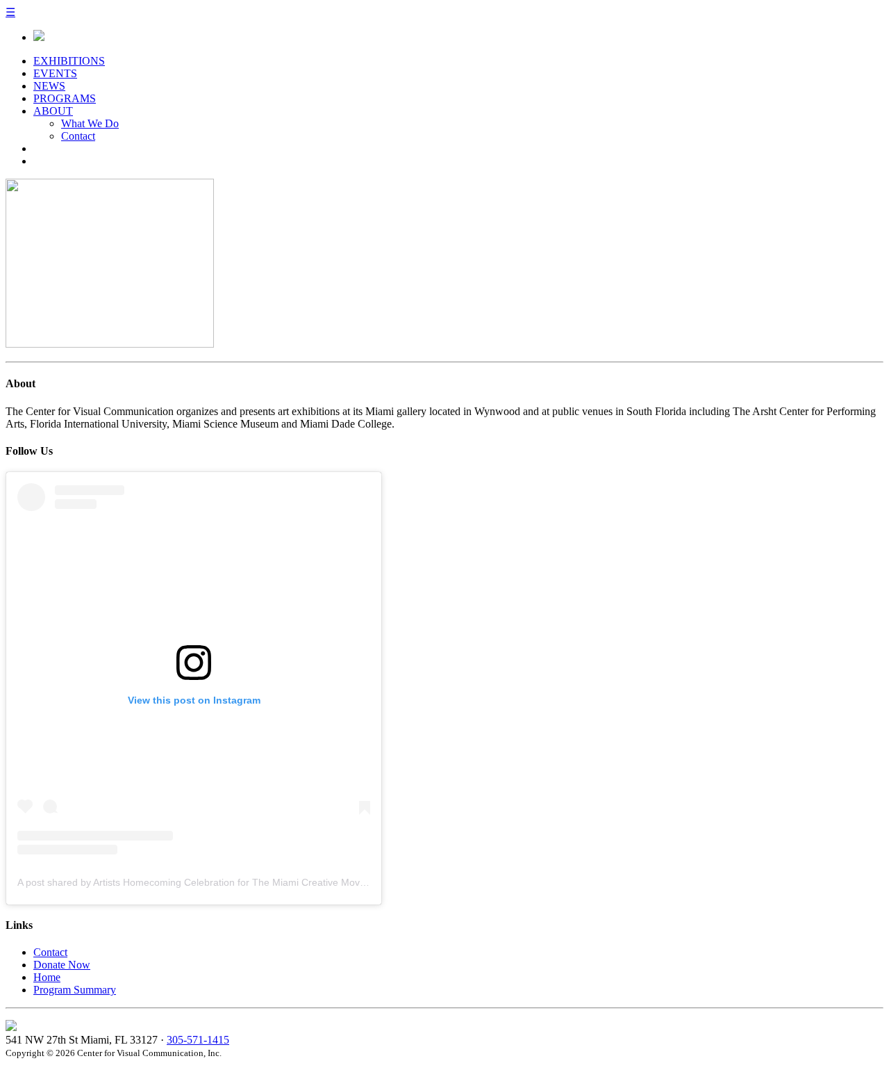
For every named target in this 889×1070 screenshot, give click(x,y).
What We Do (90, 123)
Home (46, 977)
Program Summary (74, 990)
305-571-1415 (198, 1040)
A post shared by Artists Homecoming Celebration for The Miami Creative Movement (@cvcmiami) (232, 882)
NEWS (49, 86)
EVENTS (55, 73)
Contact (78, 136)
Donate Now (61, 965)
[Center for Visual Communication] (38, 37)
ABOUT (53, 111)
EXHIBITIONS (69, 61)
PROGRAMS (64, 98)
